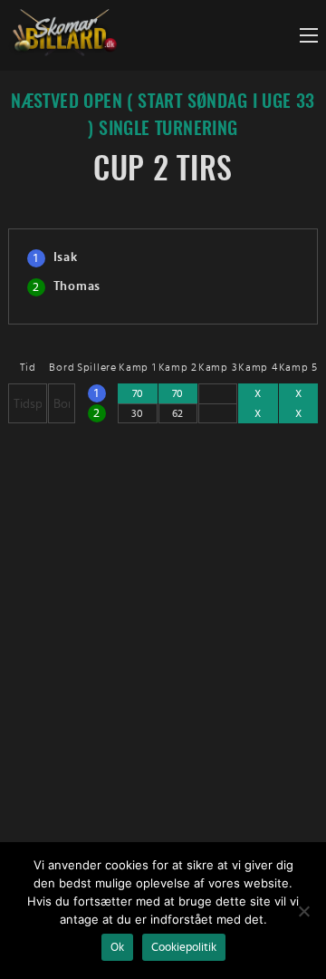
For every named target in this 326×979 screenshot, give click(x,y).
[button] (309, 35)
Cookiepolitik (183, 947)
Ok (117, 947)
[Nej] (303, 911)
